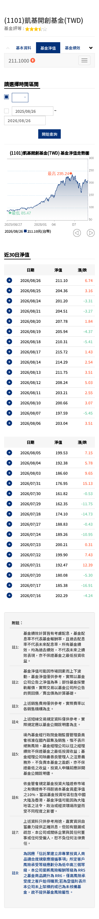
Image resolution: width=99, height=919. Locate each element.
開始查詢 (49, 134)
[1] (20, 97)
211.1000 (19, 60)
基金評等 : (14, 28)
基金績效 (72, 47)
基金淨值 (48, 48)
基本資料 (23, 47)
